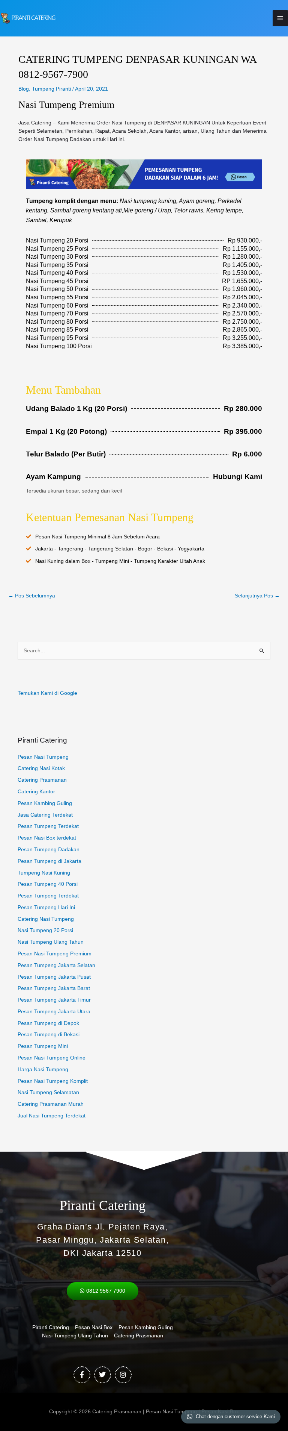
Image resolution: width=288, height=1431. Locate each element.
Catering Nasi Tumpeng (46, 919)
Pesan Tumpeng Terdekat (48, 826)
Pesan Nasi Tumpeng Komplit (53, 1081)
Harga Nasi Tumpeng (43, 1069)
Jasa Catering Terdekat (45, 815)
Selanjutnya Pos (257, 596)
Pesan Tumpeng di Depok (48, 1023)
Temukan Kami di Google (47, 693)
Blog (23, 89)
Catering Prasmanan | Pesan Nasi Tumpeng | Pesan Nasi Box (165, 1411)
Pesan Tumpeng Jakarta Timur (54, 1000)
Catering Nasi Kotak (41, 768)
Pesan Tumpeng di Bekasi (49, 1034)
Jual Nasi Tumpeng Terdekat (52, 1116)
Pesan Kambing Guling (45, 803)
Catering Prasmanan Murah (51, 1104)
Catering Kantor (36, 791)
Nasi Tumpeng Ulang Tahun (51, 942)
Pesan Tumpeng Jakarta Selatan (56, 965)
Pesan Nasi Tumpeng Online (52, 1058)
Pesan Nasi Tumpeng (43, 757)
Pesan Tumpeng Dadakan (49, 849)
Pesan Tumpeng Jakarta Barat (54, 988)
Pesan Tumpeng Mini (43, 1046)
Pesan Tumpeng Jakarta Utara (54, 1011)
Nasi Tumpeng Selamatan (48, 1092)
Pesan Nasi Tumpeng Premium (55, 954)
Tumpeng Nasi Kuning (44, 873)
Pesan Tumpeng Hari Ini (46, 907)
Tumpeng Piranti (51, 89)
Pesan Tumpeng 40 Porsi (48, 884)
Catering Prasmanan (42, 780)
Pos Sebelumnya (31, 596)
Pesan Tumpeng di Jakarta (49, 861)
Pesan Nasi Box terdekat (47, 838)
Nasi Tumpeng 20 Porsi (45, 930)
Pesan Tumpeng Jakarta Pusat (54, 977)
